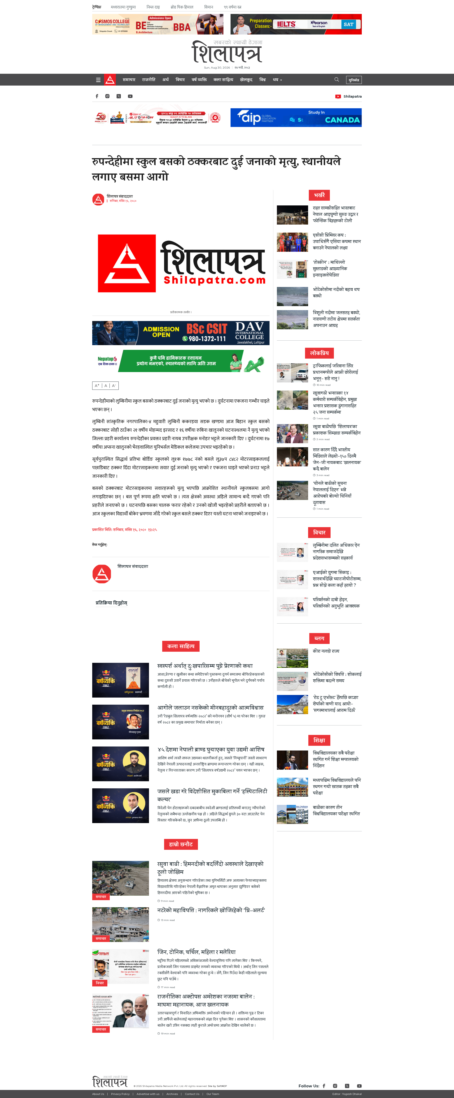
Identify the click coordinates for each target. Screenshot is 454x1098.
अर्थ (165, 80)
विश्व (262, 80)
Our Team (212, 1094)
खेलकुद (246, 80)
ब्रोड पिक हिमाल (182, 7)
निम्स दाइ (153, 7)
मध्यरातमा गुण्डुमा (123, 7)
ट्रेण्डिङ (96, 7)
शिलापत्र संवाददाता (120, 197)
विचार (180, 80)
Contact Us (192, 1094)
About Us (98, 1094)
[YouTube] (130, 97)
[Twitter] (118, 97)
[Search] (333, 79)
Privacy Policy (120, 1094)
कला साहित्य (223, 80)
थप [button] (276, 80)
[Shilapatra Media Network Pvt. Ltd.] (227, 51)
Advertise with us (148, 1094)
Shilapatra (353, 96)
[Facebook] (97, 97)
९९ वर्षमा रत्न (232, 7)
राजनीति (148, 80)
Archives (172, 1094)
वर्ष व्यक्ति (199, 80)
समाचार (129, 80)
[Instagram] (107, 97)
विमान (208, 7)
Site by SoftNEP (217, 1086)
